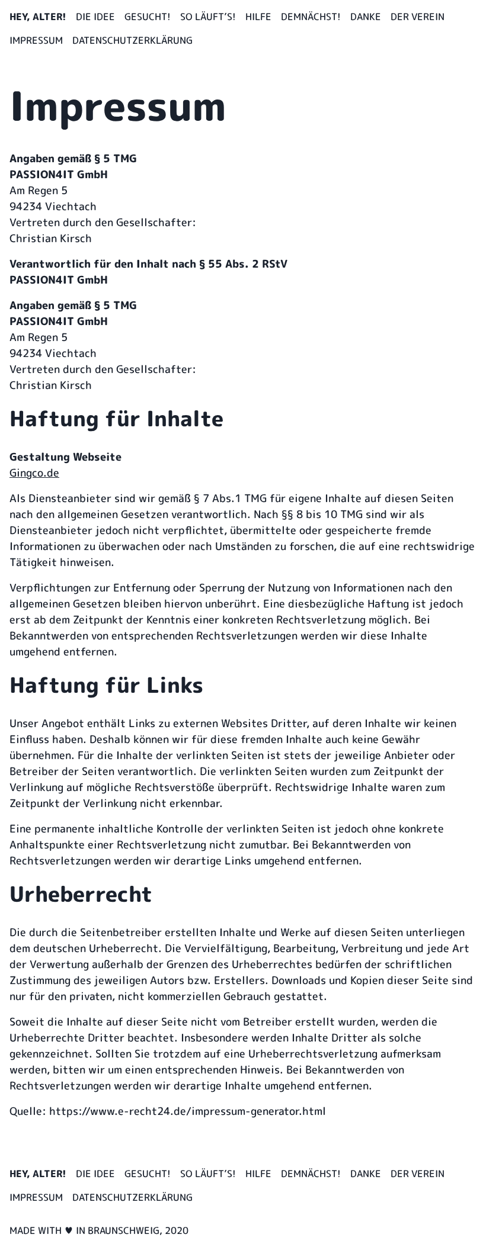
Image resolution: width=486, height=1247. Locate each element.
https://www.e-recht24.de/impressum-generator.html (187, 1111)
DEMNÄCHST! (311, 16)
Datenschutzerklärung (132, 40)
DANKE (365, 16)
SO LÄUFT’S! (208, 16)
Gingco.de (34, 472)
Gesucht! (147, 16)
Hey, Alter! (37, 16)
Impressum (36, 40)
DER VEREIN (418, 16)
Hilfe (258, 16)
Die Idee (95, 16)
